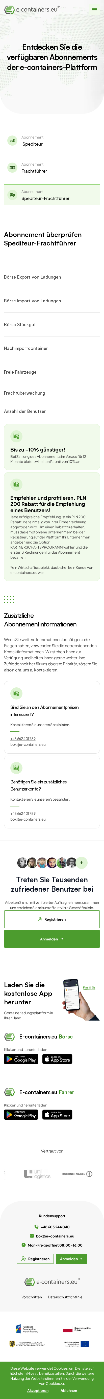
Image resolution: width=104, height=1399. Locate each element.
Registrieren (55, 919)
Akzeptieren (37, 1390)
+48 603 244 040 (55, 1227)
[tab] (52, 140)
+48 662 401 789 (23, 738)
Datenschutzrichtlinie (65, 1297)
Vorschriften (31, 1297)
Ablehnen (69, 1390)
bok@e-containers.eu (27, 744)
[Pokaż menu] (94, 9)
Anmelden (49, 939)
